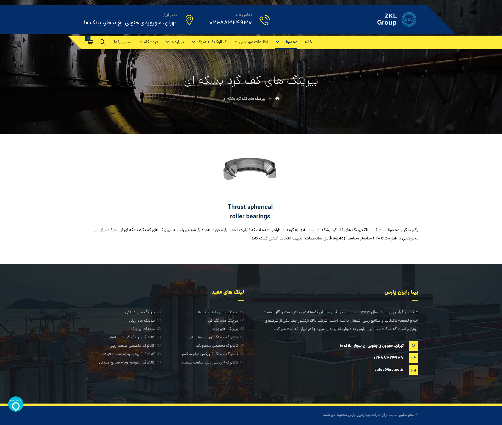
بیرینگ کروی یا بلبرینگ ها (218, 313)
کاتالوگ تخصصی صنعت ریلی (132, 346)
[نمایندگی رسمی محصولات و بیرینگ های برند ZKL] (389, 19)
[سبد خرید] (91, 42)
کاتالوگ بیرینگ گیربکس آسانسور (129, 338)
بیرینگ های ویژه (225, 329)
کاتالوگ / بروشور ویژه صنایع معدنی (127, 363)
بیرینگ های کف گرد (223, 321)
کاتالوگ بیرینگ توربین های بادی (212, 338)
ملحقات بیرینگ (143, 329)
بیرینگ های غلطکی (140, 313)
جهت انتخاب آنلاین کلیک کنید (276, 239)
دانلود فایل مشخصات (324, 238)
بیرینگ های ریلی (142, 321)
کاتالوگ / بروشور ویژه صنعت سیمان (210, 363)
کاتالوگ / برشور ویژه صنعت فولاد (129, 354)
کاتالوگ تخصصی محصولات (217, 346)
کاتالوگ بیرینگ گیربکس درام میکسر (210, 354)
